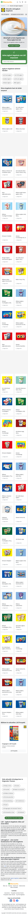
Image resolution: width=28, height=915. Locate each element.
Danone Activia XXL (20, 517)
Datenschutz (22, 885)
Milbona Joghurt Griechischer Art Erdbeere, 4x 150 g (20, 583)
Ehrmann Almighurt (6, 453)
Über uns (5, 885)
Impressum (15, 885)
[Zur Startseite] (7, 2)
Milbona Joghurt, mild (7, 129)
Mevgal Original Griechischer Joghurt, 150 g (7, 258)
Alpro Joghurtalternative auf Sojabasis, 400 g (7, 193)
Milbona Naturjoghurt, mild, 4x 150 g (6, 583)
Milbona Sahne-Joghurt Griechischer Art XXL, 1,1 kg (7, 280)
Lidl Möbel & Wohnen (8, 793)
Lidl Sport (5, 804)
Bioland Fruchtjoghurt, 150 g (6, 540)
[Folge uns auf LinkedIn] (11, 900)
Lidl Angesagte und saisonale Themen (12, 808)
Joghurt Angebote (15, 878)
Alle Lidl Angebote (5, 14)
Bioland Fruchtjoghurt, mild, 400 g (6, 302)
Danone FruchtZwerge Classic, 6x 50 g (19, 648)
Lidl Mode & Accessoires (18, 789)
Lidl (5, 866)
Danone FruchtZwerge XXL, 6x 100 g (21, 237)
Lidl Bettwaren (20, 812)
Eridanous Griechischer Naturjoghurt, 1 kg (6, 518)
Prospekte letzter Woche (9, 894)
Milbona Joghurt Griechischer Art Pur (7, 108)
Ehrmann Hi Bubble (6, 236)
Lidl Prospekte (14, 750)
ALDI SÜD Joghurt (19, 75)
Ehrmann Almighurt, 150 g (6, 713)
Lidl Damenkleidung (7, 801)
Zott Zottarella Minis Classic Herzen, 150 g (21, 171)
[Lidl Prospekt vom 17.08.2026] (14, 733)
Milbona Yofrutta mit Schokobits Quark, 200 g (7, 171)
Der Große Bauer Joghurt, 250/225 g (6, 648)
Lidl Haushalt (6, 789)
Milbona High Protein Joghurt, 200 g (21, 193)
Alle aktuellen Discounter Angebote (14, 818)
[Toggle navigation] (25, 2)
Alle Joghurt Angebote (14, 45)
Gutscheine (7, 893)
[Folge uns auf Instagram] (14, 900)
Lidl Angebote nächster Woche (17, 14)
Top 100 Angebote (20, 894)
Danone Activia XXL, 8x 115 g (20, 669)
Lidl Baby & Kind (7, 785)
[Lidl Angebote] (3, 10)
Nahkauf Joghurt (7, 82)
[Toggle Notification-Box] (17, 2)
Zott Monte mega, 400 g (20, 432)
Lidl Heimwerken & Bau (8, 812)
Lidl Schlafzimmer (20, 801)
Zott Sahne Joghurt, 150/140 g (20, 626)
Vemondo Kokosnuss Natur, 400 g (21, 389)
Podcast (10, 885)
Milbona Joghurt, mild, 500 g (20, 302)
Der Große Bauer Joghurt (6, 389)
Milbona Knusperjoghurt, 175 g (7, 475)
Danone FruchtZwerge (5, 323)
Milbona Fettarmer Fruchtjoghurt (6, 410)
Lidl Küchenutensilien (8, 797)
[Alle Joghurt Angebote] (14, 26)
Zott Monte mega (20, 539)
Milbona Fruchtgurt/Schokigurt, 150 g (7, 215)
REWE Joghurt (17, 82)
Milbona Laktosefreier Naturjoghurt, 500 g (20, 605)
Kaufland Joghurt (7, 79)
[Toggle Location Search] (22, 2)
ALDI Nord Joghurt (7, 75)
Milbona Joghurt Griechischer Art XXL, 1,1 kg (7, 670)
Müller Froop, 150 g (20, 279)
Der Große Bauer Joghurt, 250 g (20, 108)
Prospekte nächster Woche (17, 893)
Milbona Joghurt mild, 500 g (21, 215)
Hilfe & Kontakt (14, 887)
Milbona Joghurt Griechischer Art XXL (20, 323)
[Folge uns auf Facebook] (17, 900)
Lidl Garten (16, 785)
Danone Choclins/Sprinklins (20, 345)
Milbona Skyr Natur (20, 129)
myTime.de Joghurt (18, 79)
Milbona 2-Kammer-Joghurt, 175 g (7, 496)
